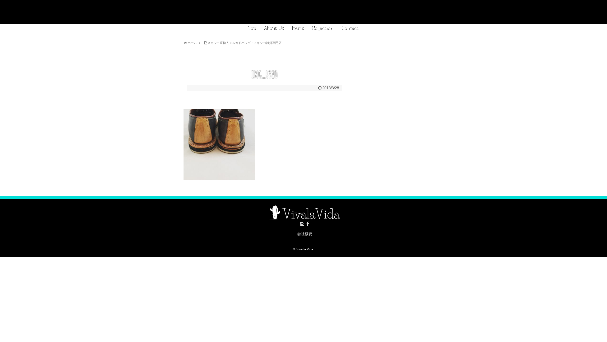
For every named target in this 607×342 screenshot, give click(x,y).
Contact (350, 28)
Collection (323, 28)
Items (298, 28)
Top (252, 28)
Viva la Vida (304, 249)
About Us (274, 28)
